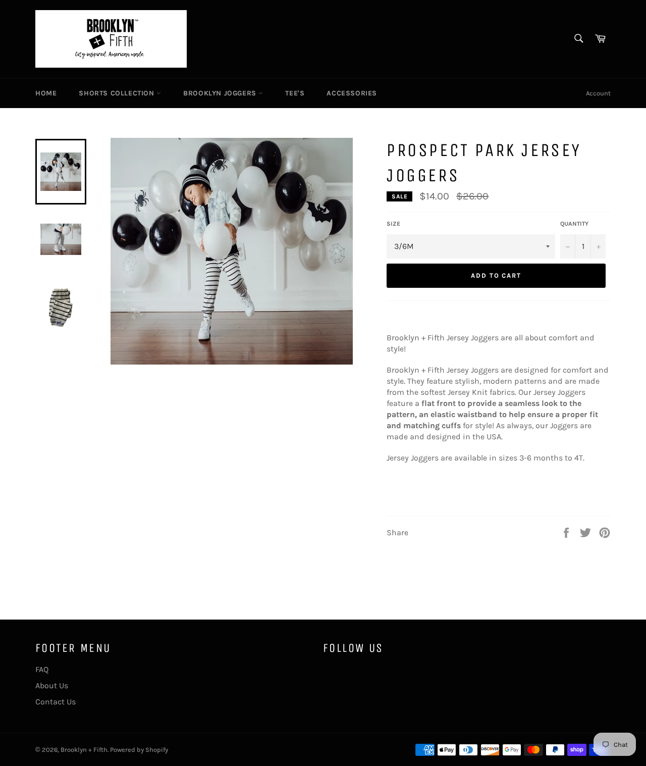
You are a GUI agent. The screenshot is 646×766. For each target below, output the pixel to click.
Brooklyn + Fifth (84, 749)
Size (393, 223)
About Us (51, 685)
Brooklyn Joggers (220, 93)
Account (598, 93)
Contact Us (55, 701)
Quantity (574, 223)
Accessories (352, 93)
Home (46, 93)
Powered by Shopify (139, 749)
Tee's (294, 93)
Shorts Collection (117, 93)
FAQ (41, 669)
